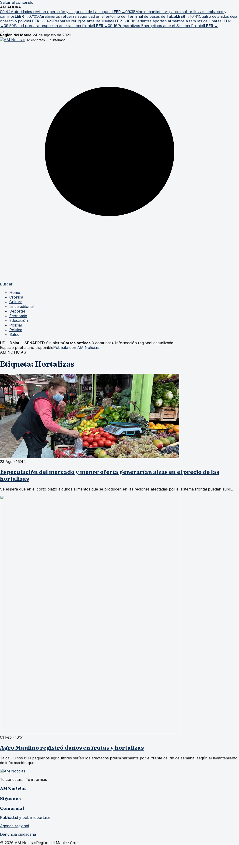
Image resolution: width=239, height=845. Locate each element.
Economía (18, 315)
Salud (14, 334)
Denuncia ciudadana (18, 834)
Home (14, 292)
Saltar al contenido (16, 2)
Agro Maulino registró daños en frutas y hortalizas (72, 747)
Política (15, 329)
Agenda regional (14, 826)
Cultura (15, 301)
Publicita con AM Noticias (76, 347)
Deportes (17, 311)
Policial (15, 325)
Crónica (16, 297)
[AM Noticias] (12, 39)
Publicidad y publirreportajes (25, 817)
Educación (18, 320)
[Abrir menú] (2, 31)
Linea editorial (21, 306)
